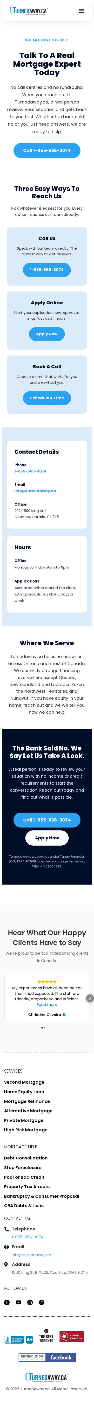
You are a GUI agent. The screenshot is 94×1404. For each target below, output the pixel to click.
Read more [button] (46, 1004)
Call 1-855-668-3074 (47, 150)
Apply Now (47, 334)
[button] (4, 998)
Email (18, 1247)
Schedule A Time (47, 398)
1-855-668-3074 (47, 269)
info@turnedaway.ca (35, 490)
